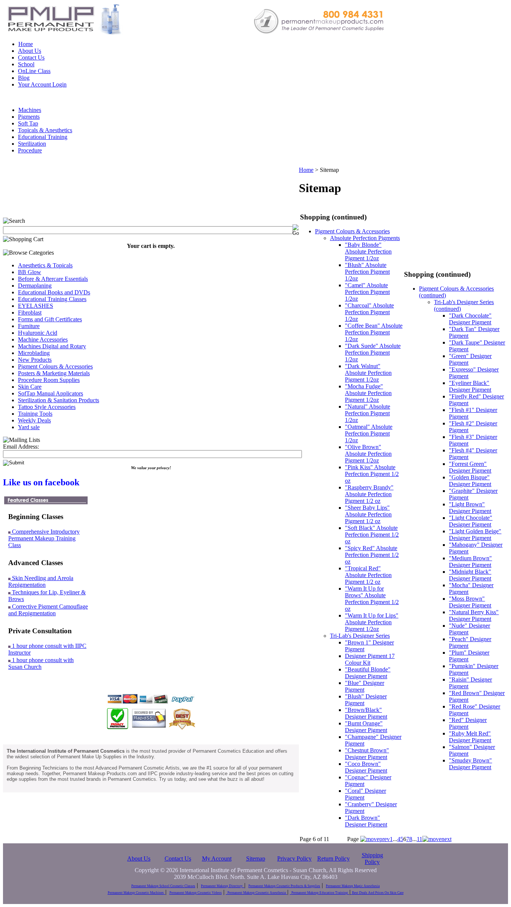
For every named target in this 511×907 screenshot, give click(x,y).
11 (419, 839)
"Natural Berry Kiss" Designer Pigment (474, 615)
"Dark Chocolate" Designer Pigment (470, 318)
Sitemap (255, 858)
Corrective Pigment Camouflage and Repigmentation (48, 609)
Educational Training (42, 137)
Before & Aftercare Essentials (53, 279)
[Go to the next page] (437, 839)
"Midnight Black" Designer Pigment (470, 575)
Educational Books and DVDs (54, 292)
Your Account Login (42, 84)
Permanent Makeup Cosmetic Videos (195, 893)
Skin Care (30, 386)
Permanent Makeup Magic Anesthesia (353, 886)
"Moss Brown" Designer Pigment (470, 602)
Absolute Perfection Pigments (365, 238)
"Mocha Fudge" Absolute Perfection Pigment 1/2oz (368, 393)
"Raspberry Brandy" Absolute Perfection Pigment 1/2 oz (369, 494)
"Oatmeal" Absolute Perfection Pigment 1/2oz (368, 433)
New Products (35, 360)
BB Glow (29, 272)
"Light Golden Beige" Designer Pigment (475, 534)
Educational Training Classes (52, 299)
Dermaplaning (35, 285)
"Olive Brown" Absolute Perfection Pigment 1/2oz (368, 454)
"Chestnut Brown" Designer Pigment (367, 753)
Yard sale (29, 427)
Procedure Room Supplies (49, 380)
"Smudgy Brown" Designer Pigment (470, 763)
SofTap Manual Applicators (50, 393)
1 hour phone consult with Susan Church (41, 663)
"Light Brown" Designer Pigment (470, 507)
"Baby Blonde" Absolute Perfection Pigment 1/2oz (368, 251)
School (26, 64)
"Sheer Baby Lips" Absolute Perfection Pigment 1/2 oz (368, 514)
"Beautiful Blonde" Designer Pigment (368, 672)
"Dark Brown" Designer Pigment (366, 821)
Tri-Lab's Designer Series (360, 636)
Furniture (29, 326)
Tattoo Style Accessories (47, 407)
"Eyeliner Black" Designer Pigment (470, 386)
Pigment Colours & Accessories (55, 366)
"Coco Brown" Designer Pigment (366, 767)
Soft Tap (28, 123)
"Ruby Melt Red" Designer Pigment (470, 736)
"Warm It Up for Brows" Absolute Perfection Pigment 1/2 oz (372, 598)
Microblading (34, 353)
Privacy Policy (294, 858)
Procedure (30, 150)
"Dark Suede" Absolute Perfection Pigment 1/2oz (373, 353)
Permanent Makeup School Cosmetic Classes (163, 886)
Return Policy (333, 858)
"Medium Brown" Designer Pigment (470, 561)
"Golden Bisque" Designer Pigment (470, 480)
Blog (24, 78)
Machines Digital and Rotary (52, 346)
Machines (29, 110)
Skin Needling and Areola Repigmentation (40, 581)
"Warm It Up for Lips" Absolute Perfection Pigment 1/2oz (371, 622)
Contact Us (31, 57)
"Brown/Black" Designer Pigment (366, 713)
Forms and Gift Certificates (50, 319)
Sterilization (32, 143)
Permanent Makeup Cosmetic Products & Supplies (284, 886)
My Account (217, 858)
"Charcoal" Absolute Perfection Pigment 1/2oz (369, 312)
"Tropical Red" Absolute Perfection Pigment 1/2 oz (368, 575)
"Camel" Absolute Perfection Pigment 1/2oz (367, 292)
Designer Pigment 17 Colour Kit (370, 659)
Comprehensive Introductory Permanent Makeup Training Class (44, 538)
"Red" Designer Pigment (468, 723)
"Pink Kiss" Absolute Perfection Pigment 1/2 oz (372, 474)
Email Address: (21, 446)
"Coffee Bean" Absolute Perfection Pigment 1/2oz (374, 332)
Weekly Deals (34, 420)
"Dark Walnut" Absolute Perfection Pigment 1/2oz (368, 373)
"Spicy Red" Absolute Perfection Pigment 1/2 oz (372, 555)
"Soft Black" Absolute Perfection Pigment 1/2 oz (372, 534)
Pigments (29, 116)
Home (25, 44)
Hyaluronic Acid (37, 333)
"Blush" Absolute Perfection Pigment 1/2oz (367, 272)
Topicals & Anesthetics (45, 130)
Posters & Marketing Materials (54, 373)
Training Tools (35, 413)
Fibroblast (30, 312)
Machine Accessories (43, 339)
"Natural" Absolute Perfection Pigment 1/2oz (367, 413)
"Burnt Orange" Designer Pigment (366, 726)
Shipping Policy (372, 858)
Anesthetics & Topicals (45, 265)
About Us (29, 51)
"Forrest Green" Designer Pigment (470, 467)
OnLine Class (34, 71)
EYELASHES (35, 306)
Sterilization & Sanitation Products (58, 400)
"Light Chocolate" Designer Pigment (470, 521)
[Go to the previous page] (375, 839)
